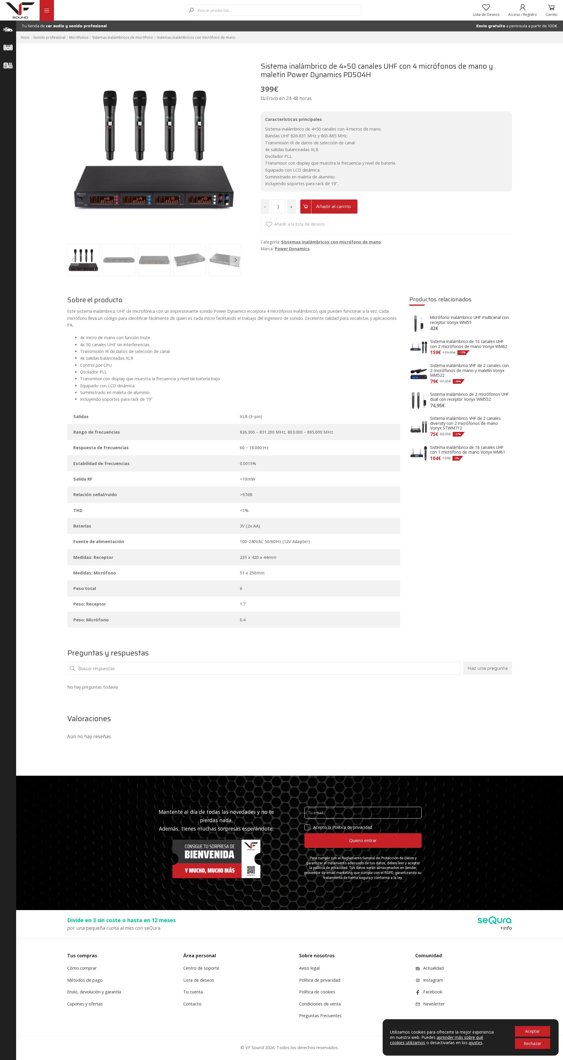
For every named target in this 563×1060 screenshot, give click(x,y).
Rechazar (532, 1043)
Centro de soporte (201, 968)
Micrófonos (78, 37)
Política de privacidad (319, 980)
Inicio (25, 37)
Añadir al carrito (333, 206)
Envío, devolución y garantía (94, 992)
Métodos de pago (85, 980)
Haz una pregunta (488, 668)
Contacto (192, 1004)
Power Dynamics (292, 248)
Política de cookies (317, 992)
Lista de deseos (198, 980)
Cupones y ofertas (85, 1004)
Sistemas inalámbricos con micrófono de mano (196, 37)
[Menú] (47, 10)
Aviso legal (309, 968)
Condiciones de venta (320, 1004)
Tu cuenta (193, 992)
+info (506, 928)
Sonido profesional (49, 37)
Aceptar (532, 1031)
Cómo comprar (81, 968)
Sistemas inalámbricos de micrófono (122, 37)
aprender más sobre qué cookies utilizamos (436, 1039)
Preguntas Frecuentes (320, 1015)
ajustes (475, 1042)
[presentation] (73, 260)
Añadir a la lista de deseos (299, 224)
